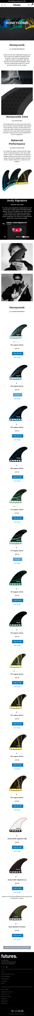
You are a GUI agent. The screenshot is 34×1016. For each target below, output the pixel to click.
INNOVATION (5, 978)
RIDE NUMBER (5, 976)
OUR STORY (5, 989)
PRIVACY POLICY (6, 996)
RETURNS (4, 1003)
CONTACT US (5, 994)
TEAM (3, 983)
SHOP (3, 972)
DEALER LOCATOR (6, 992)
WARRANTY (4, 1001)
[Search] (4, 5)
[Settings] (28, 5)
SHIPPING (4, 999)
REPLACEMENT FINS (7, 974)
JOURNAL (4, 981)
